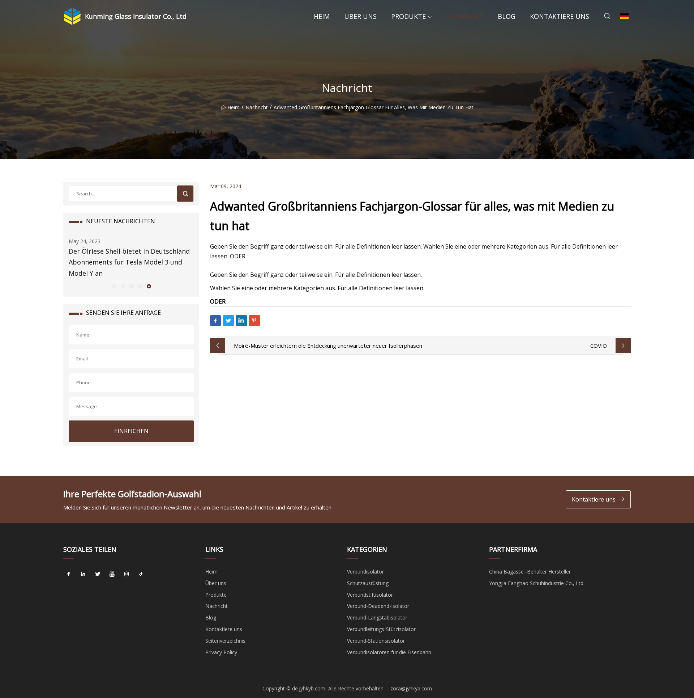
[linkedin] (83, 574)
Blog (506, 16)
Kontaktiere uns (559, 16)
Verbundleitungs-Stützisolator (381, 629)
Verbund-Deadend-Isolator (378, 605)
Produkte (408, 16)
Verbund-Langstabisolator (377, 617)
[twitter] (97, 574)
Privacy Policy (221, 652)
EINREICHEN (131, 431)
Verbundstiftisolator (370, 594)
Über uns (360, 16)
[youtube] (112, 574)
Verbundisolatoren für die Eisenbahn (389, 652)
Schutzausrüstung (368, 583)
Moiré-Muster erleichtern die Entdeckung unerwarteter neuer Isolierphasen (328, 345)
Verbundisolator (365, 571)
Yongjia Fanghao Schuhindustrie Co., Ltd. (536, 583)
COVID (598, 345)
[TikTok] (141, 574)
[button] (114, 286)
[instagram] (126, 574)
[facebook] (68, 574)
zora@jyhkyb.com (411, 688)
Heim (322, 16)
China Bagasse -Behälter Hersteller (530, 571)
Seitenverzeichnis (225, 640)
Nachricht (465, 16)
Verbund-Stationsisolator (376, 640)
